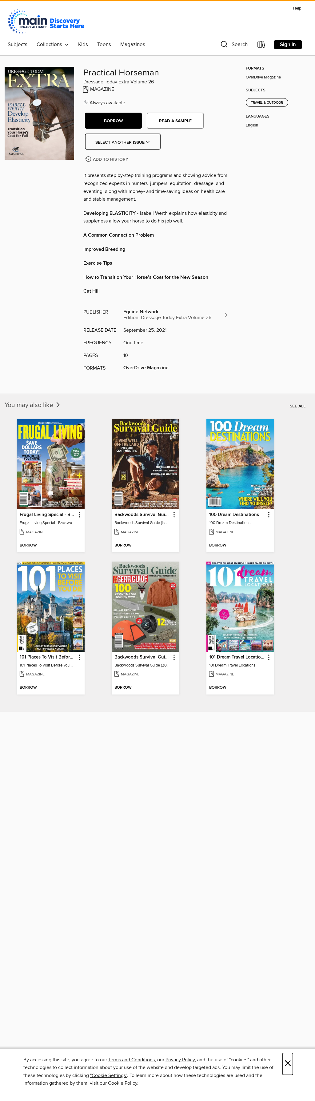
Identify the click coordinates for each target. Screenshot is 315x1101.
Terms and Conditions (131, 1060)
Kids (83, 44)
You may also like (30, 405)
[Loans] (261, 46)
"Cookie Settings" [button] (108, 1075)
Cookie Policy (122, 1083)
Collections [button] (51, 44)
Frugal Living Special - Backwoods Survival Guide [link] (48, 515)
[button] (233, 46)
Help (297, 8)
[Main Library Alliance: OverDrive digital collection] (46, 21)
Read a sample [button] (175, 121)
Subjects (17, 44)
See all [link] (297, 406)
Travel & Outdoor (267, 103)
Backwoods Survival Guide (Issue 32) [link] (142, 515)
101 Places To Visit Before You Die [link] (48, 657)
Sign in (288, 44)
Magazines (132, 44)
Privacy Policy (180, 1060)
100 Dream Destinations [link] (234, 515)
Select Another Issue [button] (120, 142)
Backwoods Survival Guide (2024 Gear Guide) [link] (142, 657)
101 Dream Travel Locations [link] (237, 657)
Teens (104, 44)
